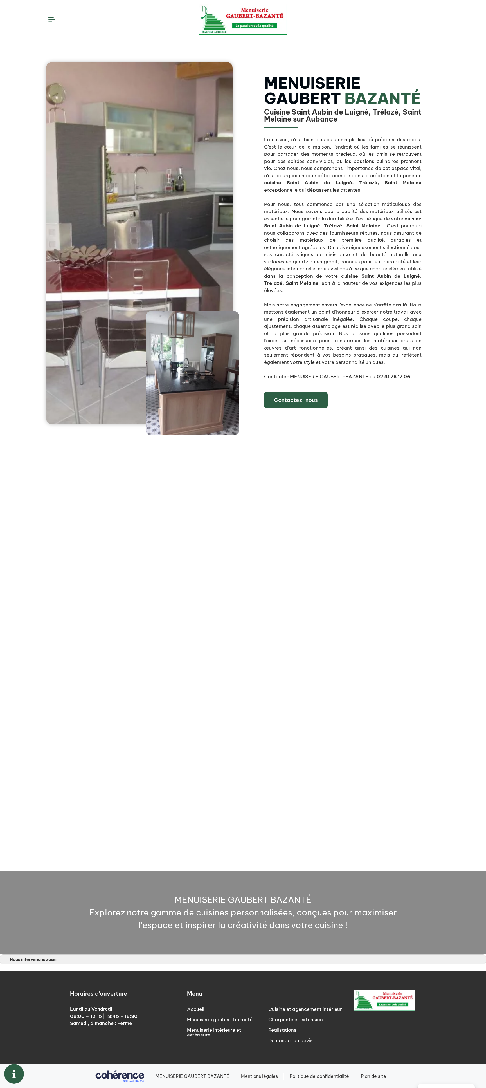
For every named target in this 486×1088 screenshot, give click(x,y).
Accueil (195, 1009)
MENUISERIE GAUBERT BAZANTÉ (192, 1076)
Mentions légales (259, 1076)
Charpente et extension (295, 1020)
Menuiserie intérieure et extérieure (214, 1032)
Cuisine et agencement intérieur (305, 1009)
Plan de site (373, 1076)
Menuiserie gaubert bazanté (220, 1020)
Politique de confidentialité (319, 1076)
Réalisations (282, 1030)
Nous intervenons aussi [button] (33, 959)
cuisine (272, 183)
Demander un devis (290, 1040)
